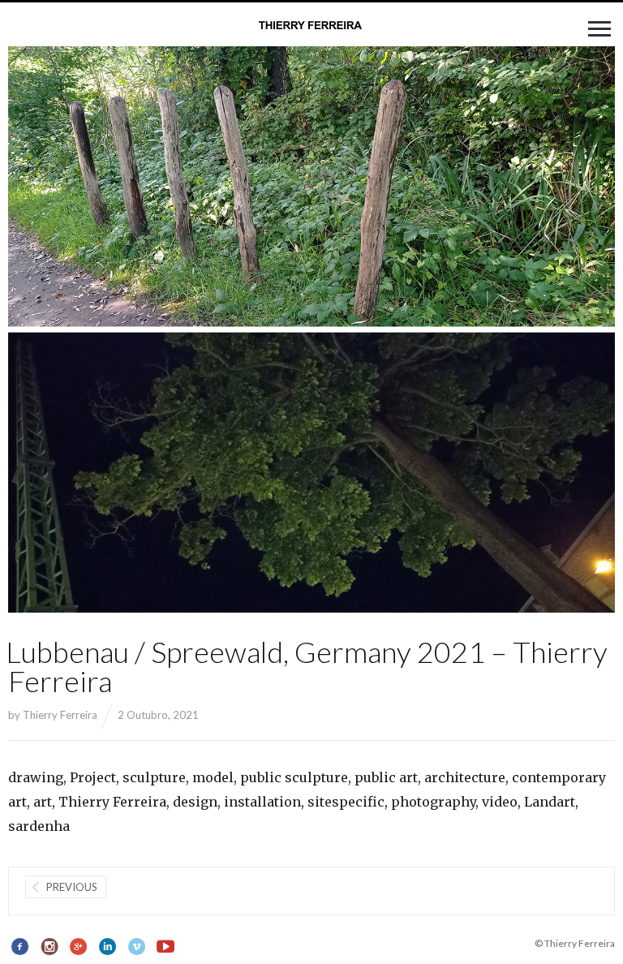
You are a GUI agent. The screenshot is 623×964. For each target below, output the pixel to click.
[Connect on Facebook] (20, 947)
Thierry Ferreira (60, 714)
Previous (71, 886)
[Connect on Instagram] (49, 947)
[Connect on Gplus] (79, 947)
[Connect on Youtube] (165, 947)
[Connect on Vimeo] (136, 947)
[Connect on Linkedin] (107, 947)
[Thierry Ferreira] (311, 26)
